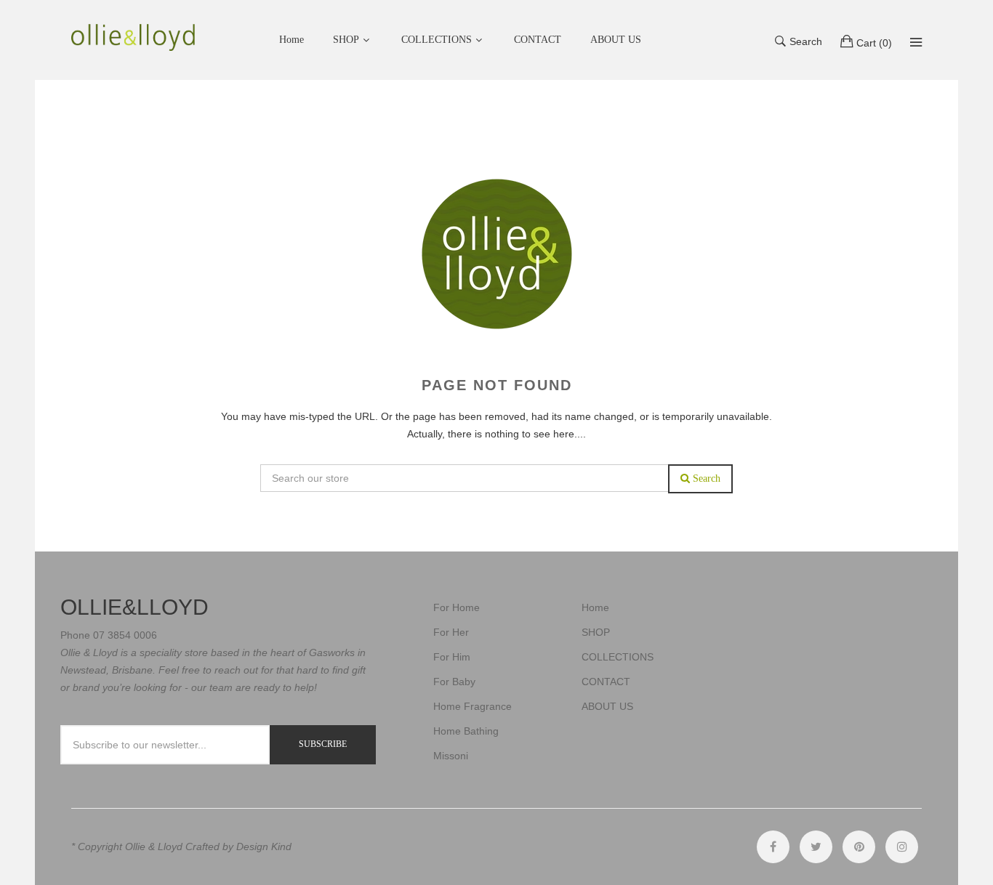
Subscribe (323, 744)
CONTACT (606, 681)
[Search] (916, 42)
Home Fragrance (472, 706)
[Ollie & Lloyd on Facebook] (773, 847)
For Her (451, 632)
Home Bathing (466, 731)
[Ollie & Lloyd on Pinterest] (859, 847)
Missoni (450, 755)
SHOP (346, 39)
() (874, 43)
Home (595, 607)
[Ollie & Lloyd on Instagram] (901, 847)
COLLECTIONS (436, 39)
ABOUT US (607, 706)
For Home (456, 607)
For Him (451, 657)
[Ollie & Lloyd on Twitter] (816, 847)
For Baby (454, 681)
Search (805, 41)
